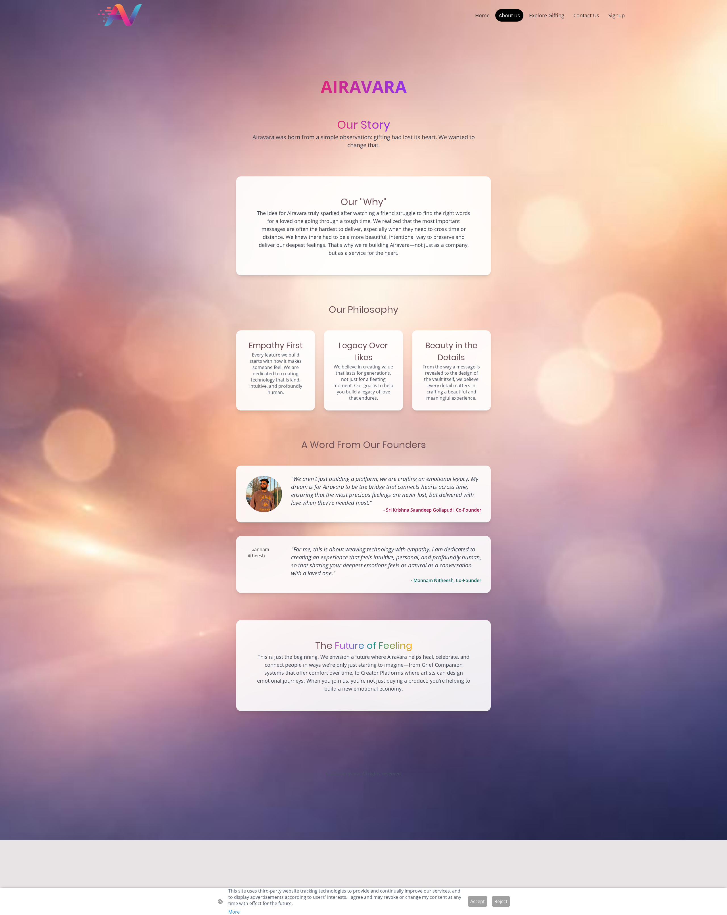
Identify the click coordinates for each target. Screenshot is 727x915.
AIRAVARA (364, 86)
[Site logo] (119, 15)
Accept (477, 901)
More (234, 912)
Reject (500, 901)
